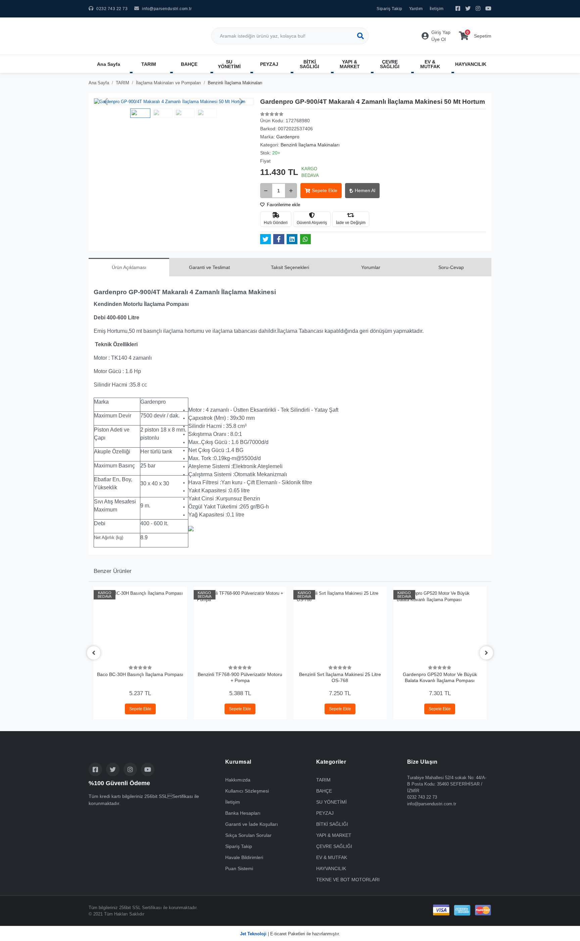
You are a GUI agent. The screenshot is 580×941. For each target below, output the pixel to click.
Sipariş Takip (389, 8)
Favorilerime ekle (282, 204)
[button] (105, 101)
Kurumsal (238, 762)
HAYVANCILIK (331, 868)
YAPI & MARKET (333, 835)
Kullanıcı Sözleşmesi (247, 791)
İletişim (437, 8)
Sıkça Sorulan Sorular (248, 835)
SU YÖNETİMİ (331, 802)
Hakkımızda (237, 779)
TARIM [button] (148, 64)
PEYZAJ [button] (269, 64)
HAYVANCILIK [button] (470, 64)
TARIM (323, 779)
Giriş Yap (440, 32)
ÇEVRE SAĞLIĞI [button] (389, 64)
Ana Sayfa (108, 64)
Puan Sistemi (239, 868)
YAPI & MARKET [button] (350, 64)
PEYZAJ (325, 813)
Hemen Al (365, 190)
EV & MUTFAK (331, 857)
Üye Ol (438, 39)
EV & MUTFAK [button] (430, 64)
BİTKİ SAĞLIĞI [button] (309, 64)
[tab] (129, 267)
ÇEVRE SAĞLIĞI (334, 846)
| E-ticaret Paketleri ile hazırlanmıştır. (290, 933)
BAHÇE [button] (189, 64)
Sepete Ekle (324, 190)
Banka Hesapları (242, 813)
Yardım (416, 8)
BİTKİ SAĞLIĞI (332, 824)
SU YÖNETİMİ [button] (229, 64)
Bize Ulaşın (422, 762)
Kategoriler (331, 762)
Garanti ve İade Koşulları (251, 824)
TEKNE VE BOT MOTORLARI (348, 879)
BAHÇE (324, 791)
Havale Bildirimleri (244, 857)
